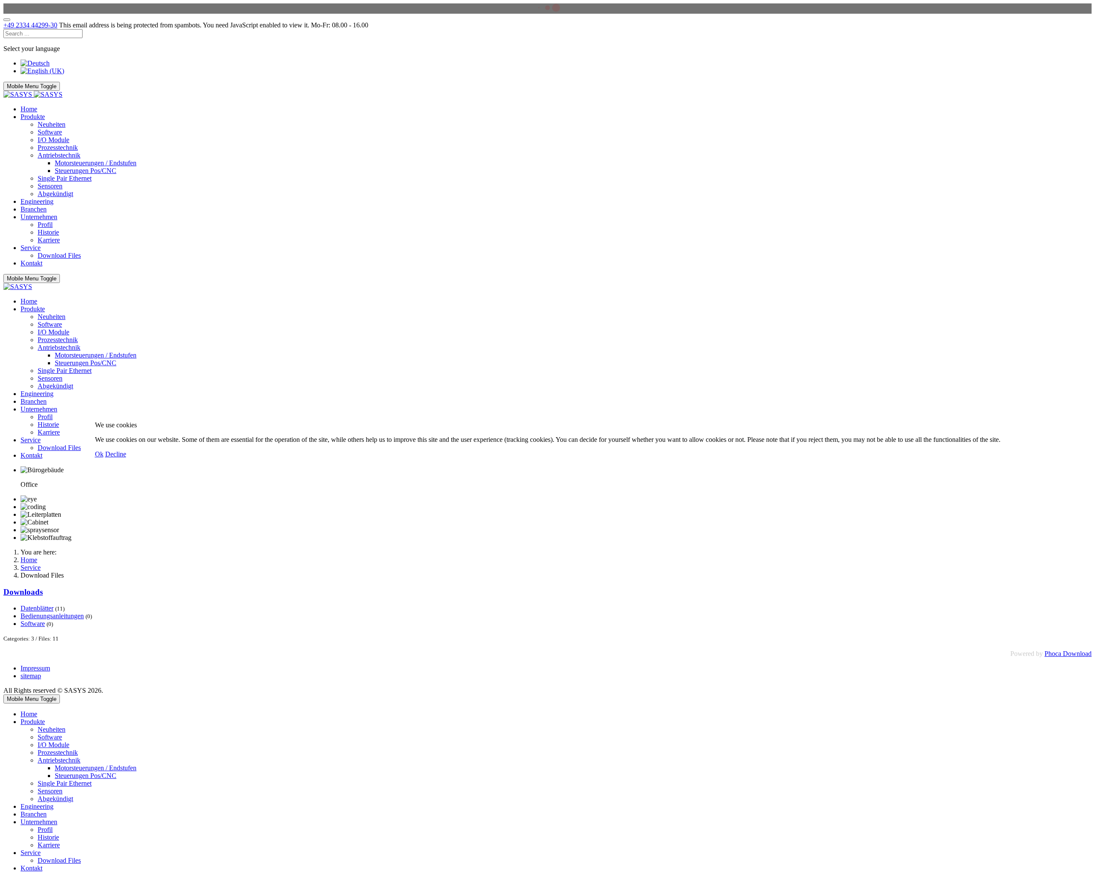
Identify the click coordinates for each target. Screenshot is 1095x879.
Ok (99, 454)
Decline (115, 454)
